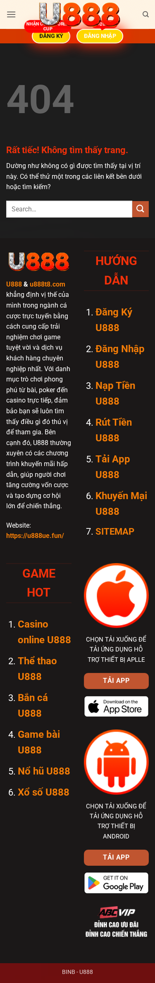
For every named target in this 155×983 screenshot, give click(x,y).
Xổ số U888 (43, 792)
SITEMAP (114, 531)
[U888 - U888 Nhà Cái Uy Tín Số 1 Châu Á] (79, 14)
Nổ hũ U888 (44, 771)
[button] (11, 14)
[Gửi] (140, 209)
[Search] (146, 14)
